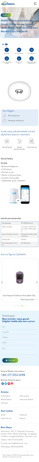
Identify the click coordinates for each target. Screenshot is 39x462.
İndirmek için (6, 418)
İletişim (22, 418)
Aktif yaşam (24, 396)
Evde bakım (6, 396)
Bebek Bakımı (6, 399)
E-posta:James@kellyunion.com (14, 443)
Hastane (4, 403)
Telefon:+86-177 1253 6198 (12, 440)
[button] (13, 305)
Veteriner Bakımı (26, 399)
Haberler (23, 415)
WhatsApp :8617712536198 (12, 447)
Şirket (3, 415)
